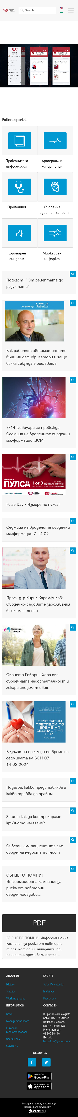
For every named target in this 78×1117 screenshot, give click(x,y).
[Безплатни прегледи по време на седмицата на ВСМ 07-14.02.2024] (39, 722)
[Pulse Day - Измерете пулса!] (39, 474)
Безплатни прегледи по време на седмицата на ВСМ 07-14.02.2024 (37, 758)
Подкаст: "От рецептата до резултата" (34, 283)
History (10, 984)
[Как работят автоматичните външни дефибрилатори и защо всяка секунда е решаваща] (39, 320)
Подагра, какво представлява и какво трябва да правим (36, 790)
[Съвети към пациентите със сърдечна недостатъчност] (73, 840)
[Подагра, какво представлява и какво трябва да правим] (73, 781)
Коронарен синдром (16, 256)
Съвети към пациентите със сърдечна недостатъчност (34, 849)
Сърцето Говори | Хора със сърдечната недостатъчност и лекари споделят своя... (37, 681)
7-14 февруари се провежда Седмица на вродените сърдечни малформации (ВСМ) (38, 434)
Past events (50, 998)
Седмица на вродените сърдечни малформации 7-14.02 (38, 530)
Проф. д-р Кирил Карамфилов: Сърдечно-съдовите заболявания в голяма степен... (38, 604)
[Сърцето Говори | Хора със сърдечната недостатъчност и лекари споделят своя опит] (39, 645)
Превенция (16, 207)
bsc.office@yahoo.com (56, 1041)
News (9, 1014)
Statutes (11, 991)
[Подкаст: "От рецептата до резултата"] (73, 274)
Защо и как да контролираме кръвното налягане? (33, 820)
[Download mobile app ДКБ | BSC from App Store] (39, 1087)
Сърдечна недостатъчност (52, 210)
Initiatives (48, 991)
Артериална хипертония (52, 164)
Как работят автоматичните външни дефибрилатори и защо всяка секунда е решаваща (36, 357)
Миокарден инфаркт (52, 256)
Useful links (13, 1039)
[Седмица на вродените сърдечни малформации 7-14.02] (73, 521)
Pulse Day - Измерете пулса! (33, 504)
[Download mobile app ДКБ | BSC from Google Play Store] (39, 1077)
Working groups (15, 998)
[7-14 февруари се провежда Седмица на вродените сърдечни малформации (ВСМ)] (39, 397)
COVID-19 (12, 1046)
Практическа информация (16, 164)
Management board (17, 1021)
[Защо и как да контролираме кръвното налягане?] (73, 810)
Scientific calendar (53, 984)
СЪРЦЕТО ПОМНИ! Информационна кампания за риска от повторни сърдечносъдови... (33, 885)
